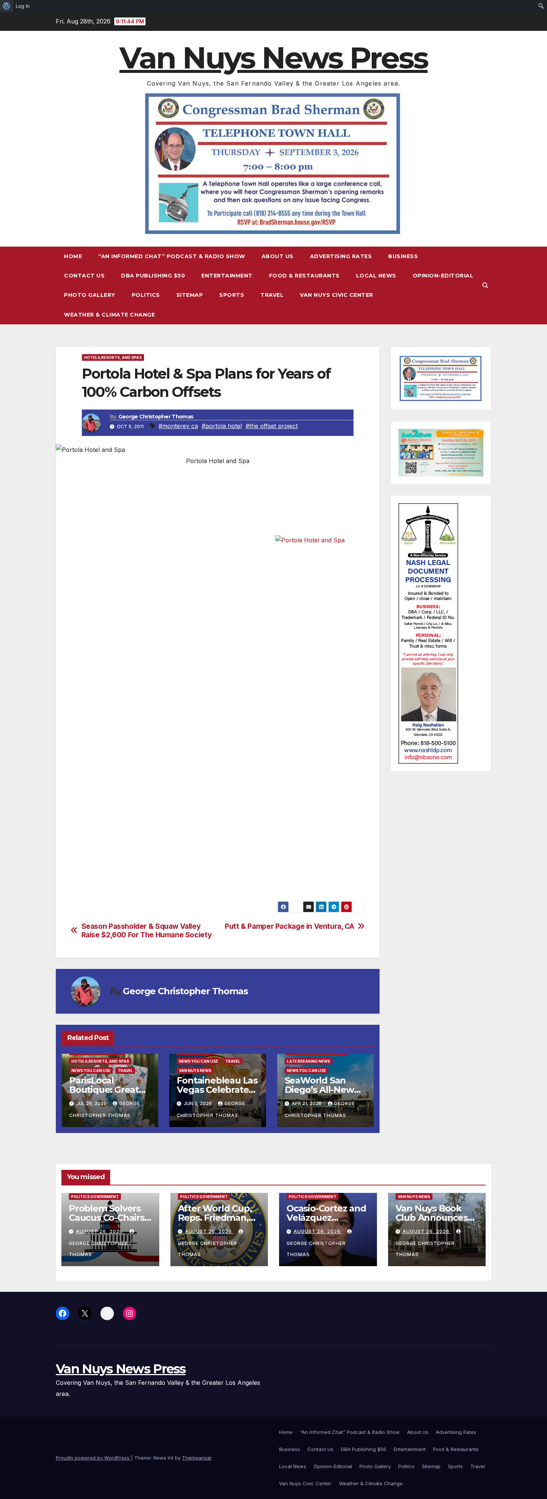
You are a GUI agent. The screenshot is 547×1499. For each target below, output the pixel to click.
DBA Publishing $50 (153, 275)
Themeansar (196, 1458)
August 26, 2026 (100, 1231)
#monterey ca (178, 426)
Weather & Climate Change (109, 314)
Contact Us (84, 275)
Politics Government (95, 1196)
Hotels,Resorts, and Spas (113, 357)
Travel (272, 295)
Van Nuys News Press (273, 58)
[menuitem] (6, 6)
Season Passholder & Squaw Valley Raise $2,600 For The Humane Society (146, 930)
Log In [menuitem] (23, 6)
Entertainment (227, 275)
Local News (376, 275)
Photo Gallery (89, 295)
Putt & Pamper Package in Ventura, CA (289, 926)
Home (73, 256)
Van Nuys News (195, 1070)
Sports (231, 295)
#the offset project (272, 426)
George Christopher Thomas (155, 416)
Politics (146, 295)
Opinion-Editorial (443, 275)
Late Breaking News (308, 1061)
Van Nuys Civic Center (336, 295)
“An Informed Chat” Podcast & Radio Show (171, 256)
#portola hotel (222, 426)
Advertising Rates (341, 256)
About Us (278, 256)
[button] (485, 285)
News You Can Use (91, 1070)
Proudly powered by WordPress (93, 1458)
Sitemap (189, 295)
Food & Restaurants (304, 275)
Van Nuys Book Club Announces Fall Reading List (432, 1217)
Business (403, 256)
